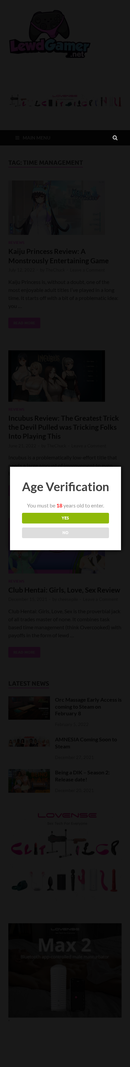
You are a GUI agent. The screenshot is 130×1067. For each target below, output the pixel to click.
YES (65, 517)
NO (65, 532)
